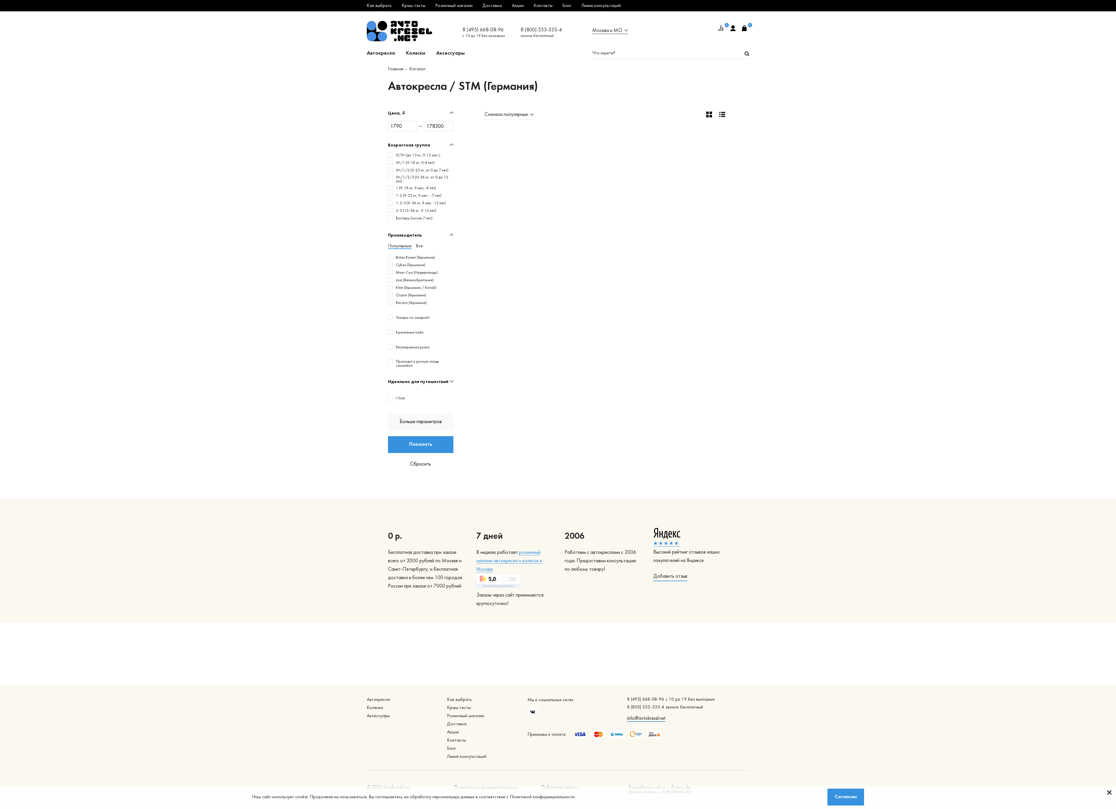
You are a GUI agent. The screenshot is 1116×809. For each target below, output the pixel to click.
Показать (420, 444)
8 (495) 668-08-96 (483, 30)
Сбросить (420, 464)
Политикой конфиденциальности (542, 797)
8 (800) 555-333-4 (541, 30)
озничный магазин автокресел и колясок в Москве (509, 561)
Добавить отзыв (670, 576)
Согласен (846, 796)
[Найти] (747, 53)
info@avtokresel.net (646, 718)
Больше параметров (421, 421)
